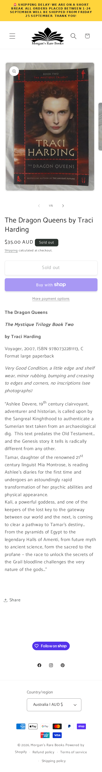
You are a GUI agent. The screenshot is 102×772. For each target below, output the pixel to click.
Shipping (11, 250)
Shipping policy (54, 761)
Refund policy (43, 752)
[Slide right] (63, 206)
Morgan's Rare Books (47, 745)
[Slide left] (39, 206)
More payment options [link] (51, 298)
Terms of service (73, 752)
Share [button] (15, 600)
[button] (12, 36)
